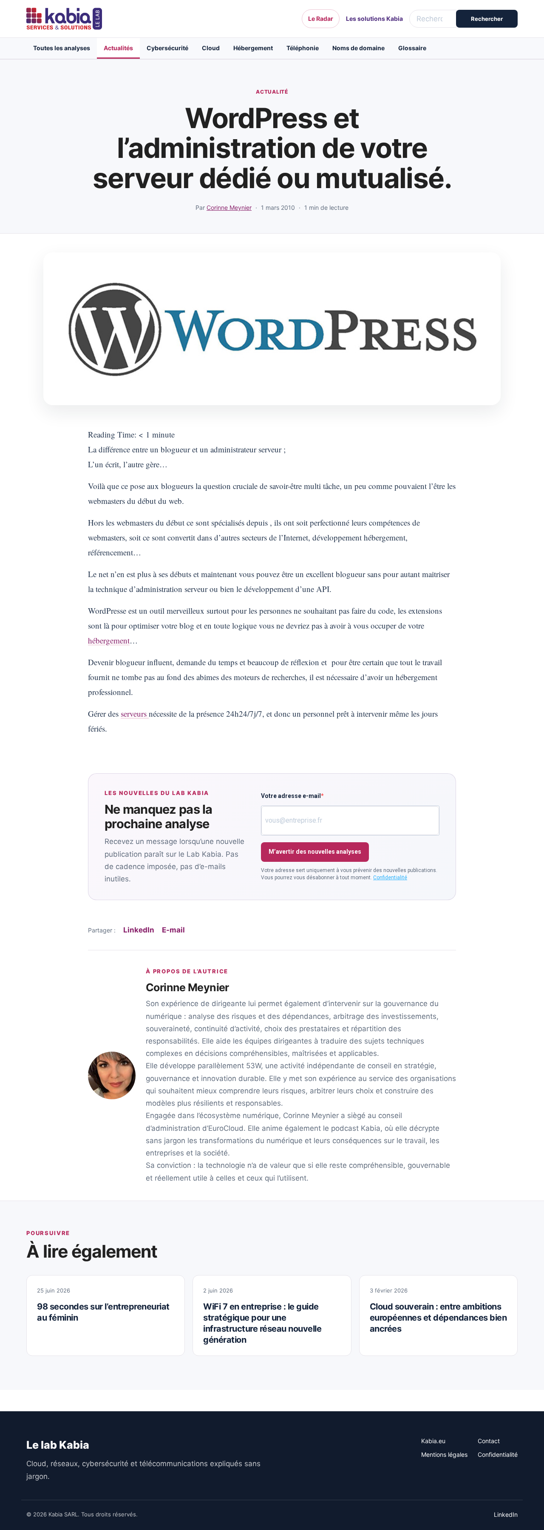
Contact (489, 1440)
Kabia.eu (433, 1440)
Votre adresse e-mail (291, 795)
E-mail (173, 930)
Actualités (118, 47)
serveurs (135, 713)
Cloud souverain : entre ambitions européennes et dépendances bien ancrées (438, 1317)
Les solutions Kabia (374, 18)
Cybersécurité (167, 47)
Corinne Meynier (229, 207)
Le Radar (320, 18)
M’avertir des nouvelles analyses (315, 851)
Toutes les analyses (61, 47)
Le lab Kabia (57, 1444)
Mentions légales (444, 1454)
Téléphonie (302, 47)
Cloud (211, 47)
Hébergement (253, 47)
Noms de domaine (358, 47)
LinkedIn (138, 930)
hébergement (109, 640)
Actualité (272, 92)
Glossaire (412, 47)
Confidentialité (390, 878)
